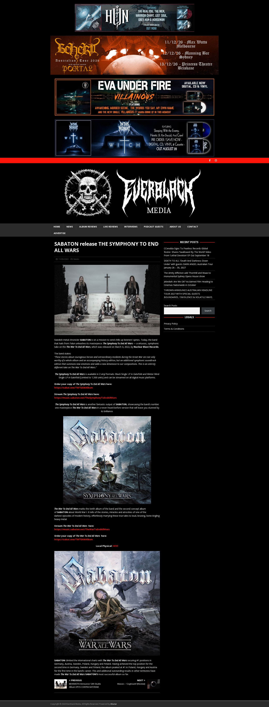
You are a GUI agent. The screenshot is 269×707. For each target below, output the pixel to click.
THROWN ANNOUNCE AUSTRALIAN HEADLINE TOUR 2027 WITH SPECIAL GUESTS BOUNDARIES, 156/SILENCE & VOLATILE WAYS (188, 294)
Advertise (60, 233)
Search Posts (170, 305)
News (69, 226)
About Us (175, 226)
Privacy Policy (171, 323)
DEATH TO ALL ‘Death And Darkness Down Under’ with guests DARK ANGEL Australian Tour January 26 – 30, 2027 (188, 264)
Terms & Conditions (174, 328)
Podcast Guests (153, 226)
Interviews (130, 226)
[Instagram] (216, 160)
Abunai (113, 704)
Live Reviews (110, 226)
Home (57, 226)
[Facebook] (209, 160)
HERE (115, 545)
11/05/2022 (63, 259)
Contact (192, 226)
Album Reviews (88, 226)
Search (208, 310)
